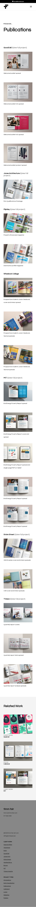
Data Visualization (9, 883)
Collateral (7, 889)
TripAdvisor (7, 847)
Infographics (7, 880)
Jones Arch (7, 856)
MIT (5, 868)
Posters (6, 898)
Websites (6, 895)
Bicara (6, 865)
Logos (5, 892)
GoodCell (6, 853)
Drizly (5, 850)
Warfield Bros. (8, 862)
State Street (7, 859)
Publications (7, 886)
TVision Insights (8, 871)
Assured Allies (8, 844)
